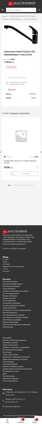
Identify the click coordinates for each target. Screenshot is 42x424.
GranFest (32, 94)
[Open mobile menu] (3, 10)
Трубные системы (9, 298)
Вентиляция (7, 352)
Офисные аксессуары (10, 322)
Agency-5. (21, 417)
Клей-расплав (8, 327)
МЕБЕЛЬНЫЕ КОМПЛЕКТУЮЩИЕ (22, 16)
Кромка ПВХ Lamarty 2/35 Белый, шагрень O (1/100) (20, 162)
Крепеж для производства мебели (15, 291)
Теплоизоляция (8, 362)
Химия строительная (10, 345)
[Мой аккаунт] (39, 10)
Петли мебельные (9, 301)
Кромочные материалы (11, 286)
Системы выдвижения (11, 293)
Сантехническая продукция (13, 350)
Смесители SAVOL (30, 19)
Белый (33, 98)
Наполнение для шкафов (12, 320)
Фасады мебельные (10, 296)
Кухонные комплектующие (12, 19)
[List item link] (21, 244)
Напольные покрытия (10, 378)
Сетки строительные (10, 381)
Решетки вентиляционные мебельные (16, 324)
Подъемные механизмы (11, 303)
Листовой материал (10, 281)
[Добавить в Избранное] (38, 167)
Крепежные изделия (10, 342)
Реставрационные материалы (14, 315)
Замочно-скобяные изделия (13, 366)
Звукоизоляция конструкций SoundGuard (17, 369)
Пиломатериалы (9, 376)
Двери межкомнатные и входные (15, 359)
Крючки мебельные (10, 312)
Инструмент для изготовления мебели (17, 310)
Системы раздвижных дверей (14, 305)
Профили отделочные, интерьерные (16, 347)
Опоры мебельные (9, 308)
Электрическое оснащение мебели (15, 317)
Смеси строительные (10, 354)
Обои (5, 374)
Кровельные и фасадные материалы (16, 357)
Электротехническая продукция (14, 340)
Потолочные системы (11, 371)
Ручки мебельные (9, 289)
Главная (5, 16)
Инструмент (7, 338)
